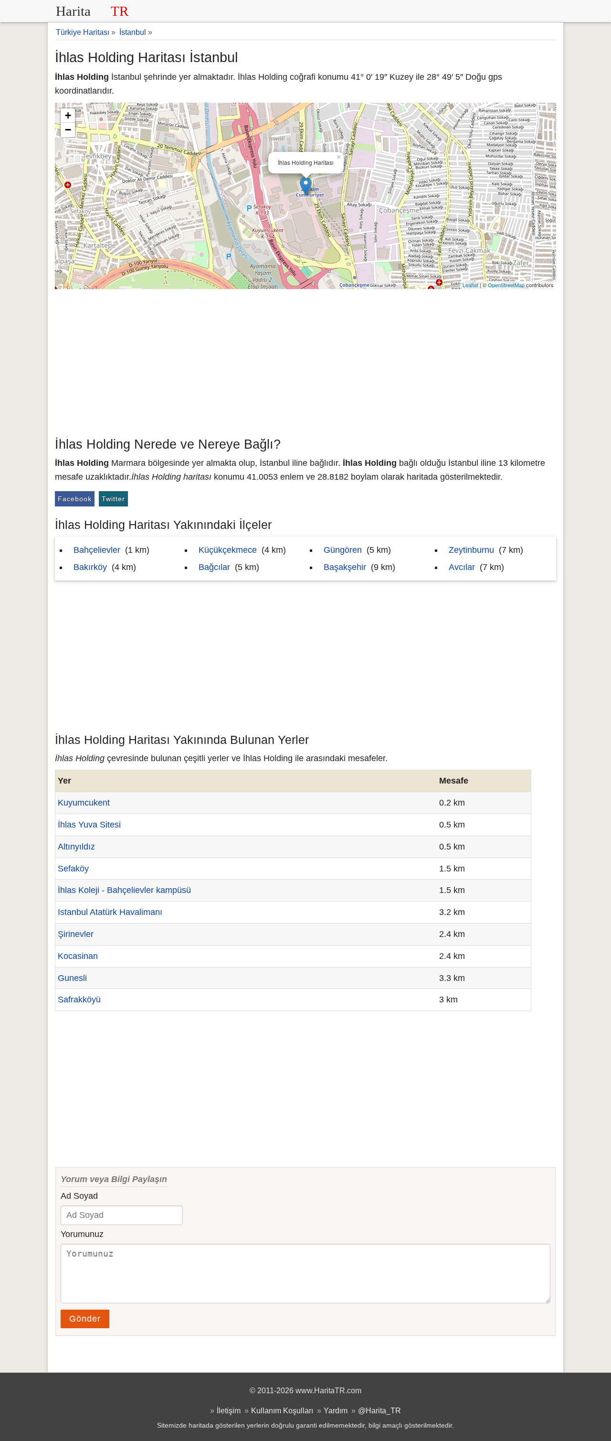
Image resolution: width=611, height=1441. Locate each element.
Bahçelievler (97, 550)
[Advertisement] (305, 361)
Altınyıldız (76, 846)
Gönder (85, 1318)
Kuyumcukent (84, 802)
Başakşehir (345, 567)
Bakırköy (90, 567)
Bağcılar (214, 567)
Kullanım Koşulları (282, 1410)
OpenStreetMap (506, 285)
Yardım (336, 1410)
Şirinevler (76, 934)
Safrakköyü (79, 999)
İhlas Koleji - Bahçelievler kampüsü (124, 890)
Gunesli (72, 978)
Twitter (113, 499)
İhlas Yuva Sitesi (89, 824)
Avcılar (462, 567)
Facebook (75, 499)
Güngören (343, 550)
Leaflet (470, 285)
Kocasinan (78, 956)
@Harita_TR (379, 1410)
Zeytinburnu (471, 550)
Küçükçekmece (228, 550)
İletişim (229, 1410)
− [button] (68, 130)
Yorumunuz (82, 1234)
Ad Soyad (79, 1196)
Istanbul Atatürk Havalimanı (110, 912)
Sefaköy (73, 868)
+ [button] (68, 115)
